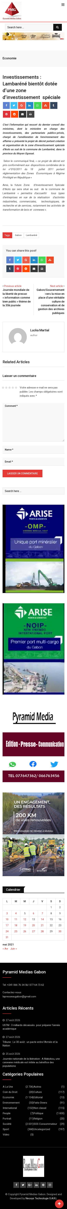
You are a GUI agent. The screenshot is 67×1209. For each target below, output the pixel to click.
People (6, 1113)
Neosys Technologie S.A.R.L (41, 1198)
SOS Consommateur (45, 1123)
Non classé (40, 1108)
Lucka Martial (39, 330)
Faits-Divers (40, 1102)
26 (24, 931)
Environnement (11, 1102)
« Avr (5, 948)
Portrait (7, 1118)
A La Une (8, 1086)
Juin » (13, 948)
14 (42, 919)
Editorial (38, 1097)
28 (42, 931)
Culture (38, 1092)
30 (60, 931)
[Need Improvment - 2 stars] (6, 387)
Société (7, 1123)
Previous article (12, 286)
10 (7, 919)
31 (7, 937)
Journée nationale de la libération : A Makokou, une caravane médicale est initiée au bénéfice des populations (31, 1062)
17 (7, 925)
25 (15, 931)
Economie (9, 58)
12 (24, 919)
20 (33, 925)
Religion (38, 1118)
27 (33, 931)
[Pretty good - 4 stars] (12, 387)
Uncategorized (42, 1129)
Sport (6, 1129)
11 (15, 919)
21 (42, 925)
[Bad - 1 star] (3, 387)
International (10, 1108)
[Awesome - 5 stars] (16, 387)
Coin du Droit (10, 1092)
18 (15, 925)
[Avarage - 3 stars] (9, 387)
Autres (37, 1086)
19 (24, 925)
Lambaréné (31, 235)
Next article (56, 286)
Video (6, 1134)
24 (7, 931)
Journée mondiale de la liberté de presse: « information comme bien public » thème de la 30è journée (17, 297)
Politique (38, 1113)
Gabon (18, 235)
